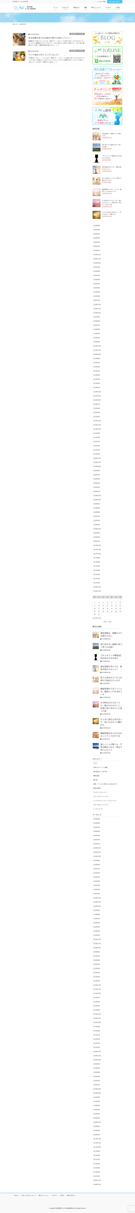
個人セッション (43, 1195)
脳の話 (95, 780)
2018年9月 (96, 533)
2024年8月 (96, 321)
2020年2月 (96, 487)
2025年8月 (96, 271)
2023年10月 (97, 354)
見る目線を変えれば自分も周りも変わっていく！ (50, 37)
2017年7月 (96, 566)
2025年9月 (96, 267)
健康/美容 (96, 776)
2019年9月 (96, 504)
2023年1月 (96, 387)
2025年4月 (96, 288)
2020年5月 (96, 475)
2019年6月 (96, 512)
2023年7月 (96, 363)
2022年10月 (97, 400)
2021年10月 (97, 429)
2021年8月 (96, 437)
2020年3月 (96, 483)
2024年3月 (96, 338)
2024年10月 (97, 313)
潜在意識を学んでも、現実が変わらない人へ (111, 668)
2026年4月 (96, 238)
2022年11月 (97, 396)
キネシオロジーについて (100, 805)
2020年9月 (96, 471)
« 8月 (104, 621)
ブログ (95, 763)
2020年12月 (97, 458)
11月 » (110, 621)
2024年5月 (96, 333)
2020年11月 (97, 462)
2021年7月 (96, 441)
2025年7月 (96, 275)
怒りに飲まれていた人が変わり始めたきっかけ (111, 679)
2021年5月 (96, 446)
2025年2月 (96, 296)
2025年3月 (96, 292)
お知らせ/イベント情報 (100, 767)
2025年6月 (96, 279)
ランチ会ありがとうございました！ (44, 54)
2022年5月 (96, 412)
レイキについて (98, 809)
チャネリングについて (100, 792)
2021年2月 (96, 450)
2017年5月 (96, 574)
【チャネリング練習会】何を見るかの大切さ (111, 656)
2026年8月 (96, 225)
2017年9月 (96, 558)
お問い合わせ (116, 2)
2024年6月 (96, 329)
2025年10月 (97, 263)
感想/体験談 (97, 788)
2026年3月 (96, 242)
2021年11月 (97, 425)
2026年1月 (96, 250)
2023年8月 (96, 358)
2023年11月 (97, 350)
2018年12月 (97, 529)
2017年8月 (96, 562)
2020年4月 (96, 479)
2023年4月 (96, 375)
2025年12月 (97, 254)
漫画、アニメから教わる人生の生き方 (105, 784)
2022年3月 (96, 417)
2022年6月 (96, 408)
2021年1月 (96, 454)
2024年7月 (96, 325)
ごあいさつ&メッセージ (28, 1195)
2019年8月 (96, 508)
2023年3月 (96, 379)
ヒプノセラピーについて (100, 796)
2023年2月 (96, 383)
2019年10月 (97, 500)
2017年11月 (97, 549)
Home (16, 1195)
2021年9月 (96, 433)
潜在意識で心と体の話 (77, 34)
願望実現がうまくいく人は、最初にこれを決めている (111, 190)
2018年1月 (96, 541)
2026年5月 (96, 234)
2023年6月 (96, 367)
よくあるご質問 (101, 1)
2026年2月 (96, 246)
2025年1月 (96, 300)
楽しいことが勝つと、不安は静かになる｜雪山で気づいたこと (111, 747)
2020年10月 (97, 466)
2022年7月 (96, 404)
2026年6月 (96, 230)
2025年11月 (97, 259)
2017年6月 (96, 570)
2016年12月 (97, 587)
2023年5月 (96, 371)
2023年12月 (97, 346)
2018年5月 (96, 537)
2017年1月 (96, 583)
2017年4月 (96, 579)
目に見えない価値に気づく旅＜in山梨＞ (111, 645)
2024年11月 (97, 309)
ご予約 (62, 1195)
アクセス (54, 1195)
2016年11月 (97, 591)
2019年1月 (96, 525)
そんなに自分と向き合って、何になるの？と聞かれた (111, 213)
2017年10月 (97, 554)
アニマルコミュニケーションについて (105, 800)
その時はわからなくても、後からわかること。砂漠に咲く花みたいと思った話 (111, 202)
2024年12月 (97, 304)
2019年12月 (97, 495)
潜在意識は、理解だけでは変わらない (111, 634)
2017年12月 (97, 545)
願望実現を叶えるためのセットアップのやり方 (111, 734)
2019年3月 (96, 516)
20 (111, 608)
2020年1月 (96, 491)
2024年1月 (96, 342)
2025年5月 (96, 284)
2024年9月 (96, 317)
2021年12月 (97, 421)
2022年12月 (97, 392)
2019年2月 (96, 520)
